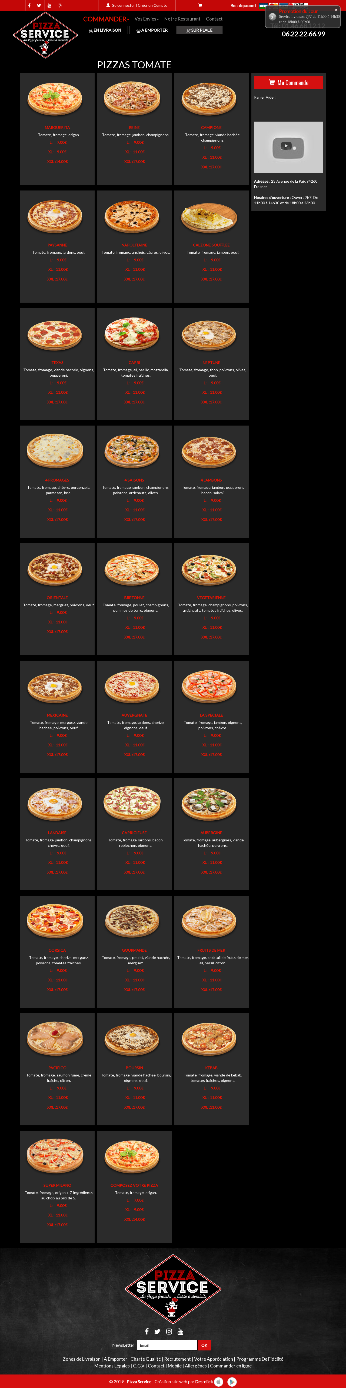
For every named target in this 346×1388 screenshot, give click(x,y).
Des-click (204, 1381)
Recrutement (177, 1359)
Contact (214, 19)
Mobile (175, 1366)
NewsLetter (123, 1344)
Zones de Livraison (82, 1359)
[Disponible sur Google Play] (232, 1381)
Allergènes (196, 1366)
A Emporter (154, 30)
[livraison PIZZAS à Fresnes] (46, 35)
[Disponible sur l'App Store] (218, 1381)
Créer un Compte (152, 5)
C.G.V (139, 1366)
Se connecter (123, 5)
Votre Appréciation (213, 1359)
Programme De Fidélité (259, 1359)
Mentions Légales (112, 1366)
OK (204, 1345)
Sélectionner (47, 100)
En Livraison (107, 30)
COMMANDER (105, 19)
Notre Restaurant (182, 19)
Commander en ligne (231, 1366)
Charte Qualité (146, 1359)
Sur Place (201, 30)
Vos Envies (145, 19)
